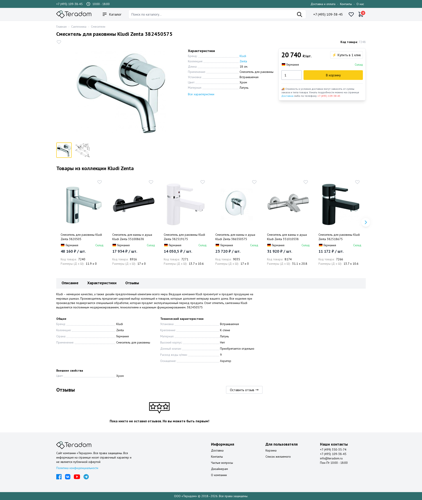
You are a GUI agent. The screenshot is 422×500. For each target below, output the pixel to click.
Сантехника (78, 27)
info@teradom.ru (331, 458)
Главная (61, 27)
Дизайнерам (219, 469)
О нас (360, 4)
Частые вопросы (222, 463)
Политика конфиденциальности (77, 468)
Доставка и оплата (323, 4)
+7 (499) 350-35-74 (333, 449)
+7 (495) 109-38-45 (69, 4)
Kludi (243, 56)
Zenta (243, 61)
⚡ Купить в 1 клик (346, 55)
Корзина (271, 450)
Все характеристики (201, 94)
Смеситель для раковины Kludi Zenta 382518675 (339, 237)
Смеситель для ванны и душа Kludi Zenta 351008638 (132, 237)
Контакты (346, 4)
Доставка (287, 95)
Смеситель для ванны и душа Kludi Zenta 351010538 (287, 237)
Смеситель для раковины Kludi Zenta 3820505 (81, 237)
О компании (219, 475)
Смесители (98, 27)
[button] (365, 222)
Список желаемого (278, 457)
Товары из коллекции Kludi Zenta (95, 168)
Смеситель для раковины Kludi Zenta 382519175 (184, 237)
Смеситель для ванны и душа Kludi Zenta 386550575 (235, 237)
